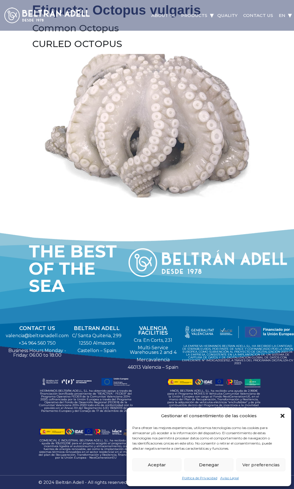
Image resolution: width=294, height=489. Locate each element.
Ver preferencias (261, 464)
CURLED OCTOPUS (77, 43)
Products (194, 15)
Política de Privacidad (199, 478)
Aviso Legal (229, 478)
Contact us (258, 15)
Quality (227, 15)
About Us (163, 15)
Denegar (209, 464)
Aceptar (157, 464)
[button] (282, 416)
